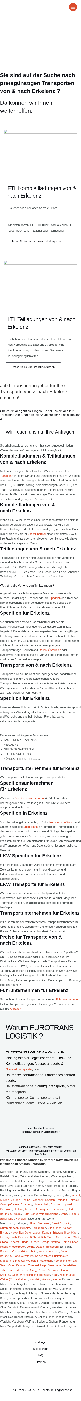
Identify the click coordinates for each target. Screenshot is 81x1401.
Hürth (26, 1213)
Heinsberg (52, 1246)
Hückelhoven (60, 1255)
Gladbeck (38, 1199)
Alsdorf (67, 1227)
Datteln (40, 1246)
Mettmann (44, 1223)
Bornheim (6, 1255)
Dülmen (34, 1242)
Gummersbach (9, 1227)
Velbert (76, 1195)
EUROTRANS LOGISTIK (25, 1052)
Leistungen (40, 1342)
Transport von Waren (61, 822)
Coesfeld (33, 1265)
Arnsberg (26, 1204)
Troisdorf (61, 1199)
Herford (18, 1209)
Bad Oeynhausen (29, 1232)
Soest (50, 1237)
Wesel (17, 1213)
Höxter (10, 1265)
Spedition (55, 598)
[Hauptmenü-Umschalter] (73, 7)
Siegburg (5, 1260)
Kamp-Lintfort (70, 1242)
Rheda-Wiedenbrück (12, 1246)
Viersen (15, 1199)
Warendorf (45, 1260)
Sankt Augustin (61, 1223)
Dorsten (50, 1199)
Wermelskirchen (49, 1251)
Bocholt (55, 1204)
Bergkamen (39, 1227)
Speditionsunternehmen (29, 798)
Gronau (4, 1242)
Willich (42, 1237)
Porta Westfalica (23, 1255)
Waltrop (46, 1279)
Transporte (6, 475)
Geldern (23, 1279)
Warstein (35, 1279)
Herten (72, 1209)
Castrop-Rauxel (9, 1204)
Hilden (32, 1223)
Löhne (30, 1246)
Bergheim (6, 1213)
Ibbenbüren (71, 1232)
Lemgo (45, 1242)
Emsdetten (69, 1265)
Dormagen (41, 1209)
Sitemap (40, 1361)
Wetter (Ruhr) (8, 1279)
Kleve (14, 1232)
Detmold (74, 1199)
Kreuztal (5, 1274)
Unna (64, 1213)
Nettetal (55, 1242)
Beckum (5, 1251)
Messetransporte (48, 1064)
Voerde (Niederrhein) (24, 1251)
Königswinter (43, 1255)
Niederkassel (68, 1274)
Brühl (33, 1237)
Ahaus (43, 1270)
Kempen (21, 1265)
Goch (15, 1274)
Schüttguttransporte (50, 1086)
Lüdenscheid (41, 1204)
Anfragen (15, 1008)
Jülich (3, 1270)
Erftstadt (57, 1232)
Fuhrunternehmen (67, 999)
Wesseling (26, 1274)
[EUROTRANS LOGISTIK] (8, 7)
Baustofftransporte (19, 1086)
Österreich (54, 650)
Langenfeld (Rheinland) (45, 1213)
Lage (43, 1265)
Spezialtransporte (19, 1069)
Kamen (46, 1232)
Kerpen (28, 1209)
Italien (43, 650)
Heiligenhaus (42, 1274)
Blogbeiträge (40, 1348)
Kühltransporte (17, 1097)
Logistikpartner (37, 533)
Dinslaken (6, 1209)
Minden (4, 1199)
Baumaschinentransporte (24, 1075)
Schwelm (54, 1270)
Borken (64, 1251)
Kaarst (15, 1242)
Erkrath (4, 1232)
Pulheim (25, 1227)
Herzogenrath (8, 1237)
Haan (55, 1274)
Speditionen (30, 826)
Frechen (23, 1237)
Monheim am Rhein (68, 1237)
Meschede (54, 1265)
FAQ (40, 1355)
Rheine (25, 1199)
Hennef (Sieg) (28, 1270)
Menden (21, 1218)
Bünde (24, 1242)
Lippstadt (67, 1204)
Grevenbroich (57, 1209)
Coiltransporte (40, 1097)
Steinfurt (14, 1270)
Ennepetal (18, 1260)
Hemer (57, 1260)
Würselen (32, 1260)
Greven (65, 1270)
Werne (57, 1279)
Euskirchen (54, 1227)
